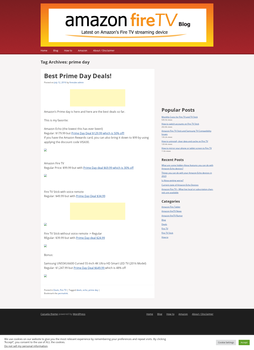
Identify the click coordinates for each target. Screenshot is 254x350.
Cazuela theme (49, 314)
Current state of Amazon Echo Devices (180, 184)
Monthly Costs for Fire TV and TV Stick (180, 116)
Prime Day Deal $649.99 (89, 268)
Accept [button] (244, 342)
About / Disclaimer (104, 50)
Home (44, 50)
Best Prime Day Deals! (77, 76)
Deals (56, 290)
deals (79, 290)
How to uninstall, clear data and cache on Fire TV (185, 141)
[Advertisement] (97, 97)
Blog (55, 50)
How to (68, 50)
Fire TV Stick (167, 232)
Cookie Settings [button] (226, 342)
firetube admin (76, 82)
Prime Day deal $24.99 (90, 238)
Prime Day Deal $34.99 (90, 196)
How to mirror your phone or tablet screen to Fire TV (187, 148)
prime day (93, 290)
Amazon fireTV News (172, 211)
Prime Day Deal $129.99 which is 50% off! (97, 133)
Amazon (82, 50)
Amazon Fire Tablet (171, 206)
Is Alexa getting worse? (173, 180)
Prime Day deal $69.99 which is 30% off (108, 168)
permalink (63, 293)
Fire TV (63, 290)
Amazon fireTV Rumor (172, 215)
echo (85, 290)
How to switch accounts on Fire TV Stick (180, 123)
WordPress (79, 314)
